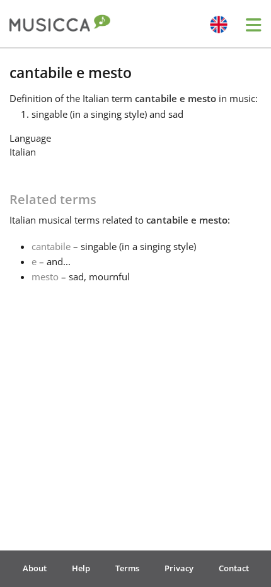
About (35, 568)
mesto (45, 276)
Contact (234, 568)
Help (81, 568)
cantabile (51, 246)
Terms (127, 568)
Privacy (178, 568)
